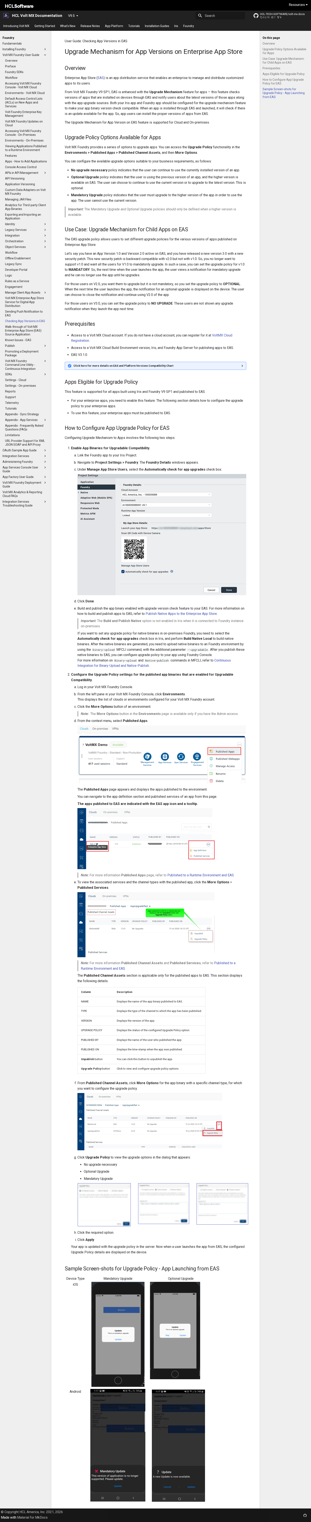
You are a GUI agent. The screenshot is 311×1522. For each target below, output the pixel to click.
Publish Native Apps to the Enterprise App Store (181, 614)
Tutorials (134, 26)
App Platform (114, 26)
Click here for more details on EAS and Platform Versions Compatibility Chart (123, 365)
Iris (176, 26)
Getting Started (44, 26)
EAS (101, 78)
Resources (297, 5)
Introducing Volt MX (16, 26)
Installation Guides (157, 26)
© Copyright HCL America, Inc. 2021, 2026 (32, 1512)
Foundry (188, 26)
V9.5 (71, 16)
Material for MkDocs (32, 1517)
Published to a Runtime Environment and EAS (200, 875)
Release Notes (90, 26)
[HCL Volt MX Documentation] (6, 15)
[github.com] (305, 1515)
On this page (271, 37)
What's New (68, 26)
